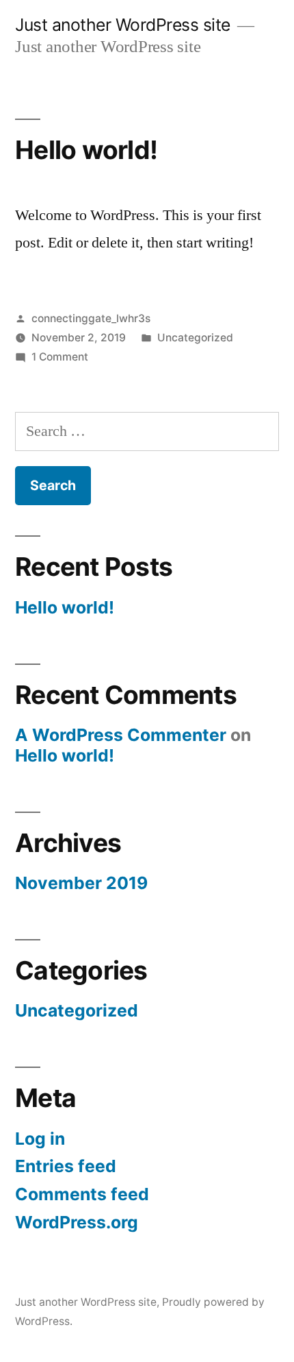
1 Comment (59, 356)
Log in (40, 1138)
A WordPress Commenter (120, 735)
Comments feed (82, 1194)
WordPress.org (76, 1222)
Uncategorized (195, 337)
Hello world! (86, 149)
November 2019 (81, 883)
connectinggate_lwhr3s (90, 318)
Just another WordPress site (122, 24)
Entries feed (65, 1166)
